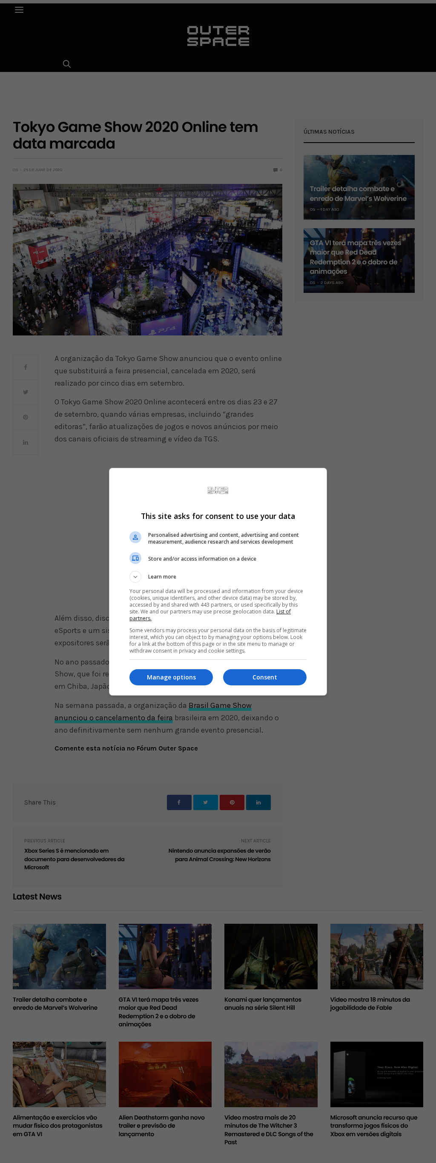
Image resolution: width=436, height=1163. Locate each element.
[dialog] (218, 582)
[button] (218, 577)
